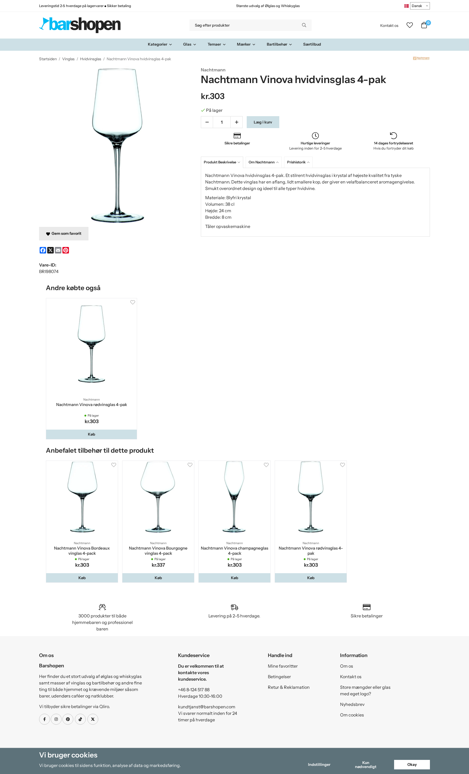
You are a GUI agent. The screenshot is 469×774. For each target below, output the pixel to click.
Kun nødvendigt (365, 764)
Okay (412, 764)
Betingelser (279, 676)
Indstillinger (319, 764)
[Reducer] (207, 122)
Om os (346, 666)
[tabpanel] (315, 202)
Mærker (244, 44)
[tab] (223, 162)
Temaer (214, 44)
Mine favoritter (283, 666)
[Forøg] (236, 122)
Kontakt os (389, 25)
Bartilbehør (277, 44)
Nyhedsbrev (352, 704)
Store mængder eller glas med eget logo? (365, 690)
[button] (91, 434)
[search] (304, 25)
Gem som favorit (65, 233)
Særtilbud (312, 44)
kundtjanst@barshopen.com (206, 706)
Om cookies (352, 715)
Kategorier (157, 44)
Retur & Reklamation (289, 687)
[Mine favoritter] (410, 25)
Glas (187, 44)
